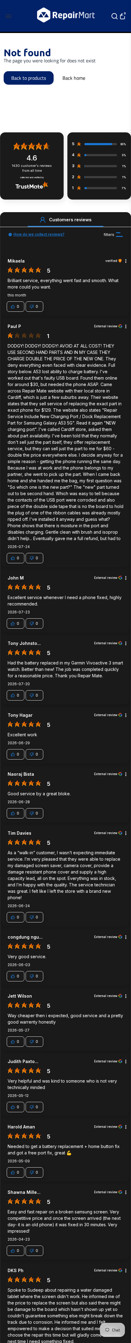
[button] (43, 220)
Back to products (28, 78)
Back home (73, 78)
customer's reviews (32, 168)
